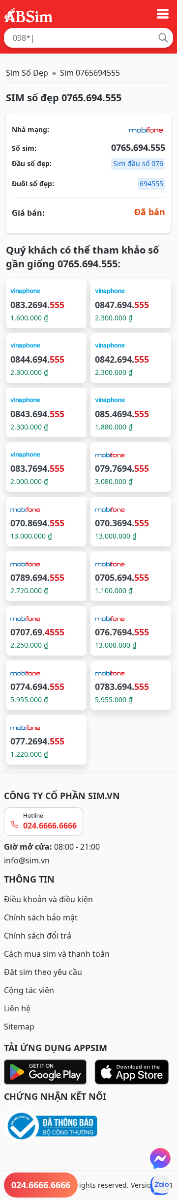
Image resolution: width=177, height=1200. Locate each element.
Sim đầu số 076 (138, 163)
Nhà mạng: (30, 129)
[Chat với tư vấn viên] (160, 1158)
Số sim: (24, 148)
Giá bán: (28, 212)
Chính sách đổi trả (37, 935)
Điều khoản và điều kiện (48, 899)
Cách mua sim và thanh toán (57, 953)
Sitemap (19, 1026)
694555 (151, 183)
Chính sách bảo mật (41, 917)
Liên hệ (17, 1008)
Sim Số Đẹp (27, 72)
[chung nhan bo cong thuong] (88, 1126)
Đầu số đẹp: (32, 163)
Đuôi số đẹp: (33, 183)
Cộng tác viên (29, 990)
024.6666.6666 (50, 825)
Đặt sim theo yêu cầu (43, 972)
